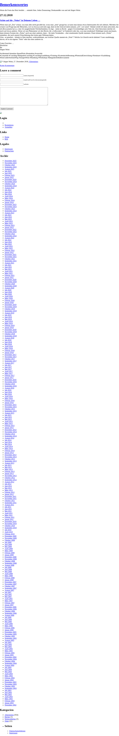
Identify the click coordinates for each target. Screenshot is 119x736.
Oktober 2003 (10, 686)
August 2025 (9, 169)
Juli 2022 (8, 240)
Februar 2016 (10, 401)
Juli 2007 (8, 592)
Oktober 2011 (10, 501)
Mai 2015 (8, 419)
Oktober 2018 (10, 334)
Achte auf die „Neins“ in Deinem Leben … (20, 20)
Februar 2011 (9, 517)
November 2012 (11, 476)
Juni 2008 (8, 569)
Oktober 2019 (10, 309)
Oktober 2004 (10, 661)
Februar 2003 (10, 701)
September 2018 (11, 336)
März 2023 (9, 223)
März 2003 (9, 699)
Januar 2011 (9, 519)
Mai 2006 (8, 622)
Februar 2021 (10, 275)
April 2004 (9, 674)
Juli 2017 (8, 365)
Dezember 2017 (10, 355)
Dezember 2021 (10, 255)
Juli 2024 (8, 190)
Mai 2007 (8, 597)
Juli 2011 (8, 507)
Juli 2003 (8, 690)
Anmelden (8, 127)
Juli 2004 (8, 667)
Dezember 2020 (10, 280)
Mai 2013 (8, 467)
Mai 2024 (8, 194)
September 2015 (11, 411)
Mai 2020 (8, 294)
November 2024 (11, 182)
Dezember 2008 (10, 557)
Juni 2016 (8, 392)
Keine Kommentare (7, 65)
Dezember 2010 (10, 521)
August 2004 (9, 665)
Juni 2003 (8, 692)
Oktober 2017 (10, 359)
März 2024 (9, 198)
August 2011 (9, 505)
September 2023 (11, 211)
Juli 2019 (8, 315)
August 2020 (9, 288)
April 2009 (9, 549)
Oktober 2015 (10, 409)
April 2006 (9, 624)
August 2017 (9, 363)
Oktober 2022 (10, 234)
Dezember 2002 (10, 705)
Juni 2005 (8, 645)
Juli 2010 (8, 530)
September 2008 (11, 563)
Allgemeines (33, 62)
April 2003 (9, 697)
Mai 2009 (8, 547)
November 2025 (11, 163)
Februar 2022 (10, 250)
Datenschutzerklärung (17, 731)
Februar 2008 (10, 578)
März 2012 (9, 490)
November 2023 (11, 207)
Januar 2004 (9, 680)
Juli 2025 (8, 171)
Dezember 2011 (10, 496)
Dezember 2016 (10, 380)
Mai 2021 (8, 269)
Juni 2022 (8, 242)
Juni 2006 (8, 619)
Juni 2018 (8, 342)
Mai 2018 (8, 344)
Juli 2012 (8, 484)
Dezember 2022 (10, 230)
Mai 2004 (8, 672)
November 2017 (11, 357)
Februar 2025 (10, 175)
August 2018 (9, 338)
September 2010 (11, 528)
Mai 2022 (8, 244)
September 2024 (11, 186)
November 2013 (11, 457)
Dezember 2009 (10, 536)
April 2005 (9, 649)
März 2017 (9, 373)
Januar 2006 (9, 630)
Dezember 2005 (10, 632)
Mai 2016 (8, 394)
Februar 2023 (10, 225)
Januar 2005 (9, 655)
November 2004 (11, 659)
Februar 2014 (10, 451)
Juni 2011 (8, 509)
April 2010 (9, 532)
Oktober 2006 (10, 611)
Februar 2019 (10, 325)
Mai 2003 (8, 695)
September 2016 (11, 386)
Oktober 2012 (10, 478)
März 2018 (9, 348)
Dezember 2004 (10, 657)
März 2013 (9, 469)
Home (7, 137)
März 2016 (9, 398)
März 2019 (9, 323)
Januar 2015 (9, 428)
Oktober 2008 (10, 561)
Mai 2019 (8, 319)
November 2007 (11, 584)
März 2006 (9, 626)
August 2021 (9, 263)
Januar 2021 (9, 278)
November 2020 (11, 282)
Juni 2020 (8, 292)
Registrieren (9, 125)
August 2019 (9, 313)
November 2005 (11, 634)
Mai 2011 (8, 511)
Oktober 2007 (10, 586)
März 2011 (9, 515)
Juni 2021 (8, 267)
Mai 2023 (8, 219)
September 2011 (11, 503)
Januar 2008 (9, 580)
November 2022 (11, 232)
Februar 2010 (10, 534)
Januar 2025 (9, 177)
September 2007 (11, 588)
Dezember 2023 (10, 205)
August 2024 (9, 188)
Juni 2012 (8, 486)
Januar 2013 (9, 474)
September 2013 (11, 461)
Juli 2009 (8, 542)
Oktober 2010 (10, 526)
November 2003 (11, 684)
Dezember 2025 (10, 161)
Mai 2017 (8, 369)
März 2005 (9, 651)
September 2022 (11, 236)
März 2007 (9, 601)
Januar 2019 (9, 328)
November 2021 (11, 257)
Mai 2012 (8, 488)
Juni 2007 (8, 594)
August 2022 (9, 238)
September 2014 (11, 436)
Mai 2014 (8, 444)
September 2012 (11, 480)
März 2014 (9, 449)
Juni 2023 (8, 217)
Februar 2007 (10, 603)
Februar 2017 (10, 376)
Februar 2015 (10, 426)
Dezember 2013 (10, 455)
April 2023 (9, 221)
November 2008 (11, 559)
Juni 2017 (8, 367)
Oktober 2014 (10, 434)
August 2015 (9, 413)
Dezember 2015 (10, 405)
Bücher (7, 717)
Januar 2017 (9, 378)
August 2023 (9, 213)
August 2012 (9, 482)
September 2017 (11, 361)
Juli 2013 (8, 465)
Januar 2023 (9, 227)
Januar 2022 (9, 252)
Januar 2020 (9, 303)
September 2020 (11, 286)
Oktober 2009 (10, 540)
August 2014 (9, 438)
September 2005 (11, 638)
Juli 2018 (8, 340)
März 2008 (9, 576)
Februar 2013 (10, 471)
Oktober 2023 (10, 209)
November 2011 (11, 499)
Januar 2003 (9, 703)
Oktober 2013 (10, 459)
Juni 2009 (8, 544)
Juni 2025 (8, 173)
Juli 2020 (8, 290)
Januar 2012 (9, 494)
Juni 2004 (8, 670)
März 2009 (9, 551)
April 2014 (9, 446)
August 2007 (9, 590)
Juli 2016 (8, 390)
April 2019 (9, 321)
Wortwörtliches (10, 719)
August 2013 (9, 463)
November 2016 (11, 382)
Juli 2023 (8, 215)
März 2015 (9, 423)
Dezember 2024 (10, 179)
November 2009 (11, 538)
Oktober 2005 (10, 636)
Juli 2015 (8, 415)
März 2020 (9, 298)
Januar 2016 (9, 403)
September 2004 (11, 663)
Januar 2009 (9, 555)
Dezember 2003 (10, 682)
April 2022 (9, 246)
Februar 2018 (10, 350)
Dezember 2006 (10, 607)
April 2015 (9, 421)
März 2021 (9, 273)
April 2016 (9, 396)
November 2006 (11, 609)
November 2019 (11, 307)
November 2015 (11, 407)
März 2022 (9, 248)
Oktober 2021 (10, 259)
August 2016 (9, 388)
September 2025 (11, 167)
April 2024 (9, 196)
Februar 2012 (10, 492)
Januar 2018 (9, 353)
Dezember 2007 (10, 582)
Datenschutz (9, 151)
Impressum (9, 149)
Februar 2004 (10, 678)
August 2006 (9, 615)
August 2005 (9, 640)
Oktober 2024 (10, 184)
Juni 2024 (8, 192)
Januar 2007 (9, 605)
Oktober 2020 (10, 284)
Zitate (7, 721)
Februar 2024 (10, 200)
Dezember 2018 (10, 330)
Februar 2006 (10, 628)
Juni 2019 (8, 317)
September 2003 (11, 688)
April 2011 (9, 513)
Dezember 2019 (10, 305)
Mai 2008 (8, 572)
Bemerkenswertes (14, 4)
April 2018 (9, 346)
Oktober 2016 (10, 384)
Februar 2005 (10, 653)
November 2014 (11, 432)
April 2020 (9, 296)
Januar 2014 (9, 453)
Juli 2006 (8, 617)
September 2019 (11, 311)
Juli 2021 (8, 265)
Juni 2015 (8, 417)
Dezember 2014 (10, 430)
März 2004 (9, 676)
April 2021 (9, 271)
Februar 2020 (10, 300)
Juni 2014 (8, 442)
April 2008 (9, 574)
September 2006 (11, 613)
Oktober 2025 (10, 165)
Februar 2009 (10, 553)
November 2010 (11, 524)
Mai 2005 (8, 647)
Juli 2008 (8, 567)
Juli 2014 (8, 440)
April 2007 (9, 599)
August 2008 (9, 565)
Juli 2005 (8, 642)
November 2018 (11, 332)
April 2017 (9, 371)
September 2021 (11, 261)
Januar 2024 (9, 202)
